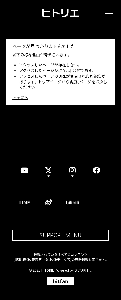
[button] (72, 170)
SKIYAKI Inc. (83, 270)
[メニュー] (109, 11)
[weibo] (49, 202)
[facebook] (97, 170)
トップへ (20, 97)
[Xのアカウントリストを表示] (49, 170)
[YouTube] (24, 170)
